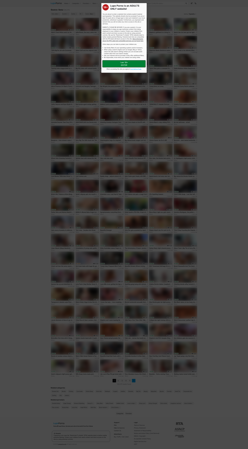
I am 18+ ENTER (124, 63)
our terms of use (136, 69)
